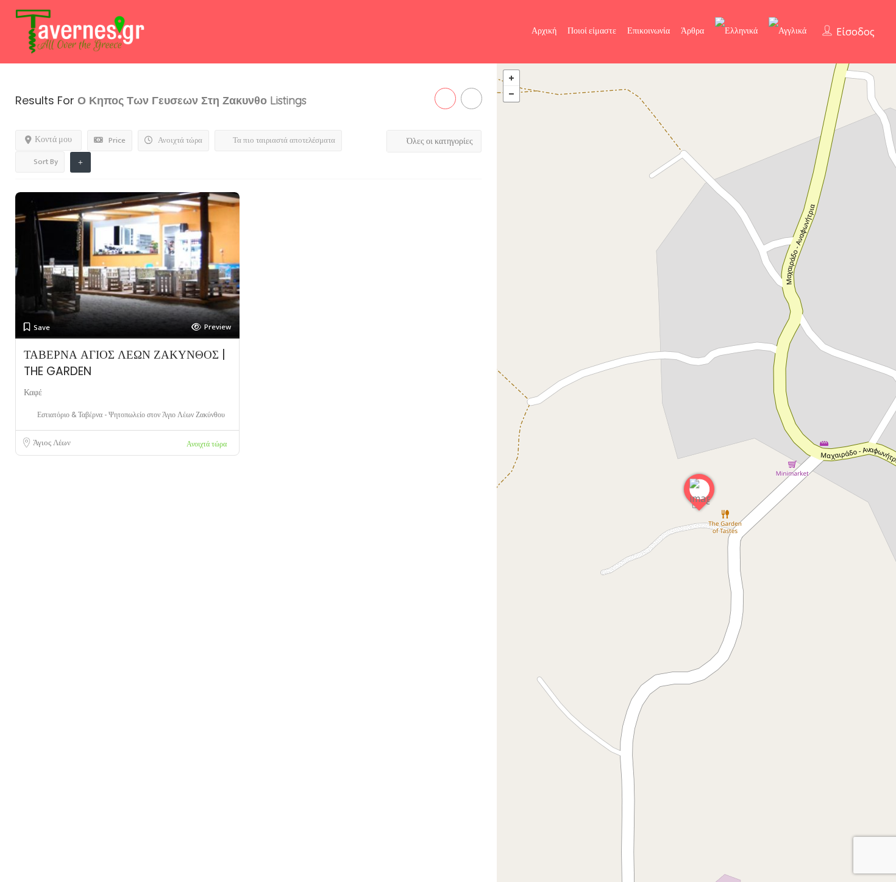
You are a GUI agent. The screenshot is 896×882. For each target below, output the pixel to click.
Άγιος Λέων (52, 443)
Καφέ (33, 392)
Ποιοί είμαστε (591, 31)
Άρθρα (692, 31)
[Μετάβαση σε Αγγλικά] (787, 31)
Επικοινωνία (648, 31)
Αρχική (544, 31)
